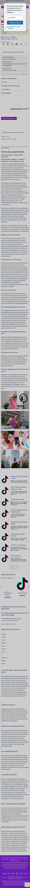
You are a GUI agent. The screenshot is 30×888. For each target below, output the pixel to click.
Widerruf (24, 882)
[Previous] (1, 590)
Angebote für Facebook (15, 878)
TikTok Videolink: (6, 93)
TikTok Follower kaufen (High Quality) (19, 511)
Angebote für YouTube (8, 877)
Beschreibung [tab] (5, 148)
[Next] (29, 590)
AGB (21, 884)
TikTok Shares (16, 556)
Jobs (24, 884)
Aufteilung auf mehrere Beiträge (10, 85)
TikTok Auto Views (17, 499)
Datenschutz (17, 882)
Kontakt (11, 882)
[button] (2, 7)
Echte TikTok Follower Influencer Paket (18, 488)
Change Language (15, 22)
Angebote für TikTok (22, 877)
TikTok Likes (13, 139)
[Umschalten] (28, 634)
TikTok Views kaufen (7, 594)
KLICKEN (15, 620)
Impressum (5, 882)
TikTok (7, 136)
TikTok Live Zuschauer (18, 545)
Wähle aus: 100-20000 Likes (9, 78)
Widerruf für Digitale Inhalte (12, 884)
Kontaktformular (5, 620)
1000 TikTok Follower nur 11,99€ (15, 0)
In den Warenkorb (9, 118)
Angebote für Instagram (15, 876)
